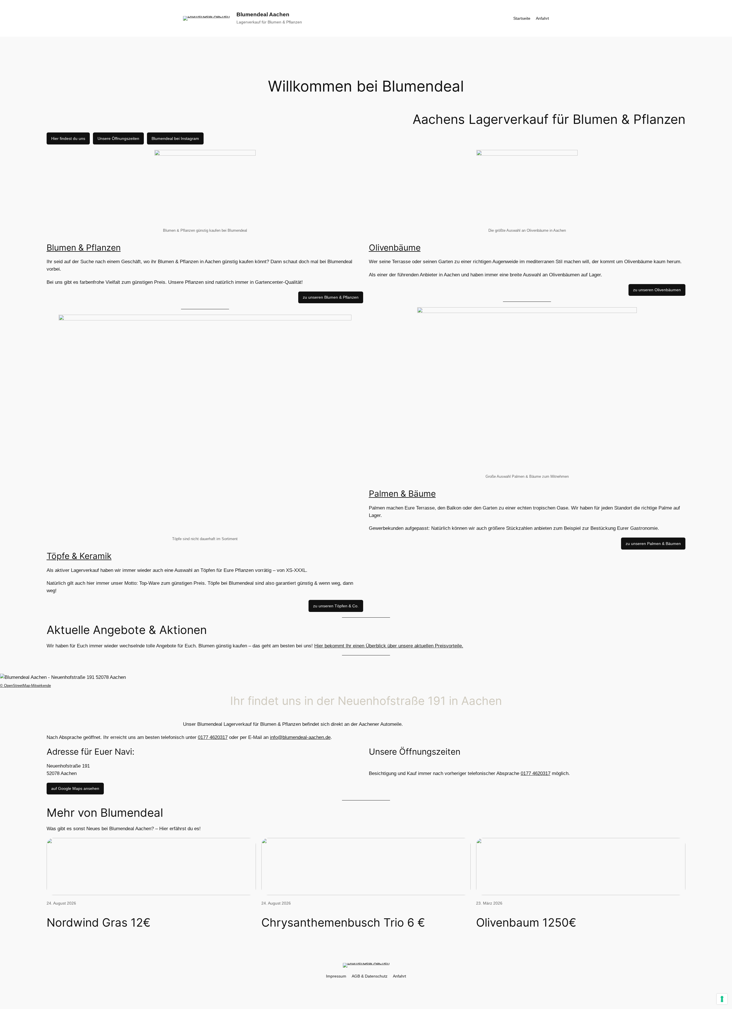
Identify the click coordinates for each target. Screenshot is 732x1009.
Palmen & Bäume (402, 493)
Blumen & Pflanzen (84, 247)
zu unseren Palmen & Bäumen (653, 543)
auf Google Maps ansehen (75, 788)
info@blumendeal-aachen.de (300, 737)
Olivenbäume (395, 247)
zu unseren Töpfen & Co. (336, 606)
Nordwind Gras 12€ (99, 922)
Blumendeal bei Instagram (175, 138)
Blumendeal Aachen (262, 14)
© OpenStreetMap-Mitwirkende (25, 685)
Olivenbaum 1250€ (526, 922)
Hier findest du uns (68, 138)
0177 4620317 (213, 737)
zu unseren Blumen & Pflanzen (331, 297)
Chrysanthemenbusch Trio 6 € (343, 922)
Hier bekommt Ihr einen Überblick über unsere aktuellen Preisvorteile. (388, 646)
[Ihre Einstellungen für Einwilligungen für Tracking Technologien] (722, 999)
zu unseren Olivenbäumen (657, 290)
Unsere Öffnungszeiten (118, 138)
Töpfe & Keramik (79, 556)
